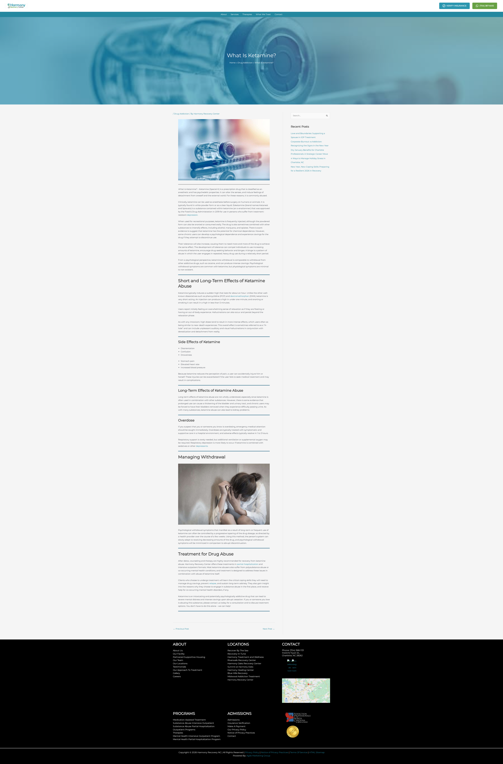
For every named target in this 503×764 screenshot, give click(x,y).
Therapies (178, 733)
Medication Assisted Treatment (189, 720)
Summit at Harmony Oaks (240, 667)
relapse (212, 583)
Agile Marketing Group (258, 755)
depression (192, 215)
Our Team (178, 660)
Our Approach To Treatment (187, 670)
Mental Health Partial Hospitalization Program (197, 739)
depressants (202, 446)
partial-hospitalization (247, 564)
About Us (178, 650)
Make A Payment (236, 726)
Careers (177, 676)
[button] (224, 14)
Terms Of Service (298, 752)
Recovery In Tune (237, 654)
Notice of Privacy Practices (241, 733)
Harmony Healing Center (241, 670)
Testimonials (179, 667)
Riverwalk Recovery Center (242, 660)
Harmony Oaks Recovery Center (244, 663)
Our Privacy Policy (237, 729)
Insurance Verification (239, 723)
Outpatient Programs (184, 729)
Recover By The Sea (238, 650)
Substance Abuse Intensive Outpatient (193, 723)
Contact (232, 736)
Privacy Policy (252, 752)
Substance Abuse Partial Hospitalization (194, 726)
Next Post (269, 629)
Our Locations (180, 663)
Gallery (176, 673)
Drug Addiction (181, 113)
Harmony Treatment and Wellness (246, 657)
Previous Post (181, 629)
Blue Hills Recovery (238, 673)
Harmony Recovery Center (240, 680)
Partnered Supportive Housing (189, 657)
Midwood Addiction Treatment (244, 676)
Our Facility (179, 654)
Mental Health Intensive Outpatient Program (196, 736)
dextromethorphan (239, 296)
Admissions (234, 720)
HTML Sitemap (317, 752)
